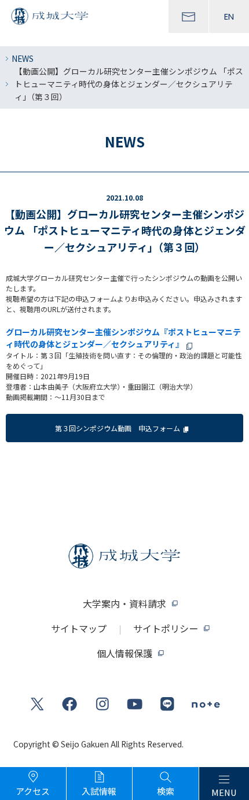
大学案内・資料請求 (124, 603)
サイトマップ (79, 628)
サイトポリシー (165, 628)
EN (229, 16)
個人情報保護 (124, 653)
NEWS (23, 58)
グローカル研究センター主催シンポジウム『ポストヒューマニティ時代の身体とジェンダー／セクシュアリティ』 (123, 338)
